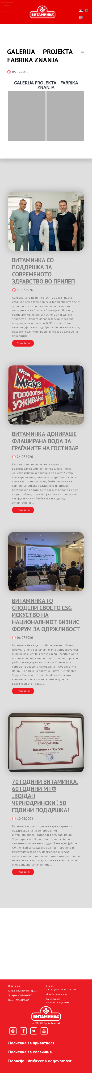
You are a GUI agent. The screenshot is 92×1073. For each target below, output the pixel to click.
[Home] (46, 1013)
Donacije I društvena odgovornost (40, 1061)
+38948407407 (25, 995)
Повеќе (22, 343)
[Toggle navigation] (6, 7)
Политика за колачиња (30, 1052)
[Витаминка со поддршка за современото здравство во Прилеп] (46, 221)
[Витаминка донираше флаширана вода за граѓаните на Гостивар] (46, 395)
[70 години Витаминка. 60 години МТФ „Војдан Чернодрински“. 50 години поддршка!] (46, 742)
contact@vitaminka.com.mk (61, 989)
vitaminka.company (56, 994)
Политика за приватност (31, 1043)
